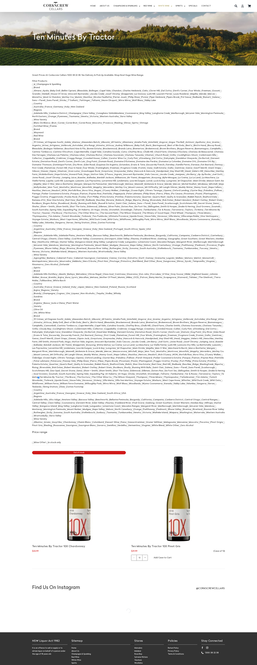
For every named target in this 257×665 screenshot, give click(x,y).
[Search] (236, 6)
